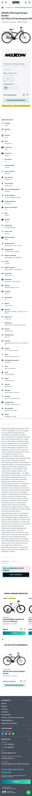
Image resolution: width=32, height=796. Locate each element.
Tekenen (16, 781)
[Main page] (16, 2)
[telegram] (6, 734)
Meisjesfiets (6, 617)
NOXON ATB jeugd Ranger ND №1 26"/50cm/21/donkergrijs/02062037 (14, 673)
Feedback (5, 561)
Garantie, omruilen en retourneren (12, 717)
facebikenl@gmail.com (8, 753)
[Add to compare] (24, 95)
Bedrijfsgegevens (7, 720)
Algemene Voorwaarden (9, 723)
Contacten (4, 712)
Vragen (14, 561)
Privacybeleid (5, 714)
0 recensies (12, 22)
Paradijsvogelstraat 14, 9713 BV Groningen (15, 764)
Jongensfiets (9, 7)
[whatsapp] (13, 734)
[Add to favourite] (27, 95)
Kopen (14, 633)
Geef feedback (16, 574)
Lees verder (7, 69)
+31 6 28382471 (9, 747)
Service (3, 703)
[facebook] (2, 734)
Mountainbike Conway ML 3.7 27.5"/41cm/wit (13, 620)
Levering (4, 709)
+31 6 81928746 (9, 744)
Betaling (4, 706)
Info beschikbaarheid (16, 100)
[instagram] (10, 734)
